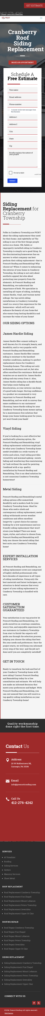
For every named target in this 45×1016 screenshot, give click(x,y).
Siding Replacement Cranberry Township (22, 963)
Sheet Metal (9, 878)
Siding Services (11, 865)
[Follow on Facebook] (34, 1003)
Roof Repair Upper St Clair (16, 949)
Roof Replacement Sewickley (17, 909)
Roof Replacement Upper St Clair (19, 913)
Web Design (8, 1013)
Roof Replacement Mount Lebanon (20, 901)
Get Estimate (34, 5)
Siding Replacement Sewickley (18, 980)
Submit (12, 181)
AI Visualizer (9, 857)
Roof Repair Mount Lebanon (17, 936)
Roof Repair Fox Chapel (14, 932)
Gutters (7, 870)
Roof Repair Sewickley (14, 944)
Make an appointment (22, 62)
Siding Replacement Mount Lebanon (20, 971)
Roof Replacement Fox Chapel (17, 896)
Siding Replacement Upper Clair (18, 984)
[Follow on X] (38, 1003)
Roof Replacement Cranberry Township (22, 892)
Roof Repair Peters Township (17, 940)
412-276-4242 (22, 802)
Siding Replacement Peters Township (21, 975)
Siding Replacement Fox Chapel (18, 967)
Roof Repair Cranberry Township (19, 927)
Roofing (7, 861)
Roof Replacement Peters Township (20, 905)
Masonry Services (12, 874)
